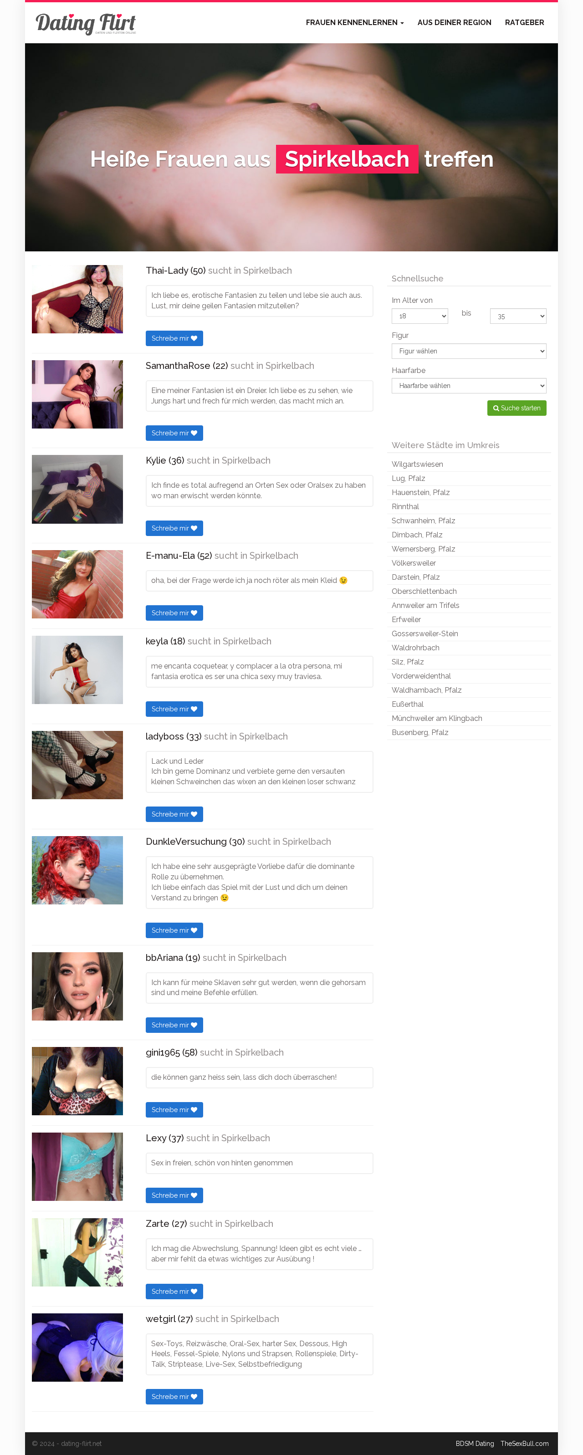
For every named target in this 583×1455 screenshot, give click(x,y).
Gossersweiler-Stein (425, 633)
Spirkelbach (267, 270)
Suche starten (520, 408)
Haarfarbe (408, 370)
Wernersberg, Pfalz (423, 549)
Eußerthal (408, 704)
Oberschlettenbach (424, 591)
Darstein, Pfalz (416, 577)
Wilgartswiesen (417, 464)
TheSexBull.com (525, 1443)
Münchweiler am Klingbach (437, 718)
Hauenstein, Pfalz (421, 492)
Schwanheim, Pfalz (423, 520)
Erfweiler (406, 619)
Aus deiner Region (454, 22)
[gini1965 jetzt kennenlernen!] (77, 1081)
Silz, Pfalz (408, 662)
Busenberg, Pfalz (420, 732)
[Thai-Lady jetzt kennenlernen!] (77, 299)
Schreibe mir (171, 338)
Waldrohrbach (416, 647)
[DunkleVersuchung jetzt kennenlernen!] (77, 870)
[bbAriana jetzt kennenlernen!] (77, 986)
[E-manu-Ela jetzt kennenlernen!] (77, 584)
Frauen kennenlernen (352, 22)
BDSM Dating (475, 1443)
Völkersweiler (414, 563)
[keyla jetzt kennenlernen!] (77, 670)
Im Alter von (412, 300)
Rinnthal (405, 506)
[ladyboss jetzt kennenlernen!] (77, 765)
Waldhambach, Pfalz (427, 690)
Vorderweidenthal (421, 676)
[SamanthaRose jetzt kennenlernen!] (77, 394)
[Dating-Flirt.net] (86, 22)
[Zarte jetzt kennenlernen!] (77, 1252)
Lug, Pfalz (408, 478)
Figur (400, 335)
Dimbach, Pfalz (417, 535)
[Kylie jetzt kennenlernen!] (77, 489)
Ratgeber (524, 22)
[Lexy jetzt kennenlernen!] (77, 1167)
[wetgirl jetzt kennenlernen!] (77, 1347)
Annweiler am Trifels (426, 605)
